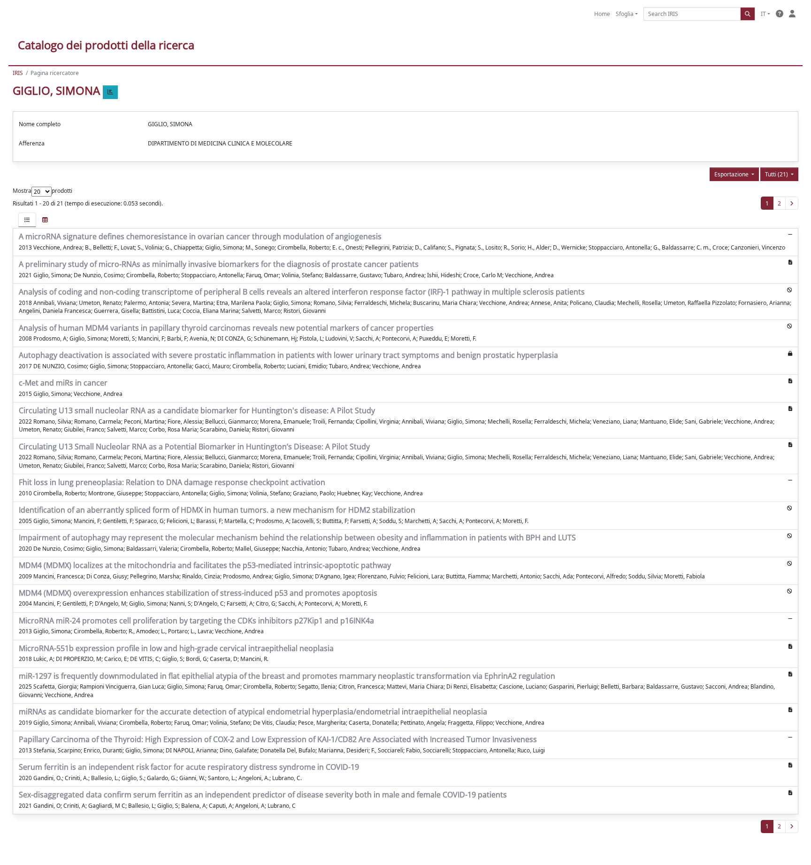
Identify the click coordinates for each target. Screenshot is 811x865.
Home (602, 14)
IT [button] (763, 14)
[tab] (27, 219)
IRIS (18, 73)
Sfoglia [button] (625, 14)
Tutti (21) (777, 174)
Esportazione (732, 174)
